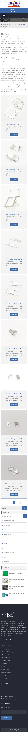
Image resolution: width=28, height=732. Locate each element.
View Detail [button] (14, 135)
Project (5, 557)
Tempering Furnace (9, 552)
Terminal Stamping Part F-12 (14, 169)
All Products (21, 24)
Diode (5, 543)
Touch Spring (7, 516)
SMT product (7, 561)
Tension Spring (8, 525)
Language (12, 9)
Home (14, 24)
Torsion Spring (7, 529)
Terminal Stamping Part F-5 (14, 439)
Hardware (6, 539)
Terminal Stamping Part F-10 (14, 214)
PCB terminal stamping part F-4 (14, 484)
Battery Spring (7, 534)
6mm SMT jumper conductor (15, 573)
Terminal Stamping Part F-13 (14, 124)
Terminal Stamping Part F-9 (14, 259)
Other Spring (7, 548)
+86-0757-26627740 (10, 696)
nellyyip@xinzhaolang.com (12, 699)
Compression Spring (9, 520)
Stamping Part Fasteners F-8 (14, 304)
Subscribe (6, 717)
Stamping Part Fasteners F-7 (14, 349)
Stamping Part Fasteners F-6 (14, 394)
